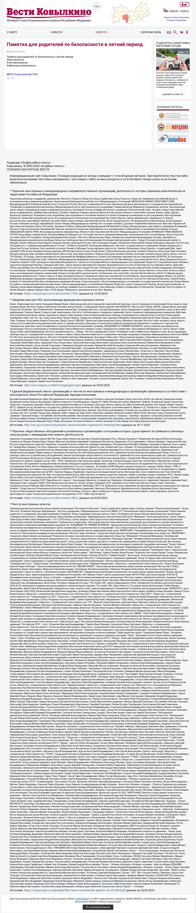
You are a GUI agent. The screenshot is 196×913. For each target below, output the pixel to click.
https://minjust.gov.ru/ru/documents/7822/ (51, 498)
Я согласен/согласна (98, 907)
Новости (56, 32)
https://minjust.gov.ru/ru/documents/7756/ (51, 293)
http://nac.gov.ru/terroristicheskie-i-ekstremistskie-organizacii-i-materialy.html (72, 425)
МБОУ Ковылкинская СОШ (22, 74)
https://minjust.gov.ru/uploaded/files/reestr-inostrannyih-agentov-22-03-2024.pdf (74, 890)
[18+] (49, 15)
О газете (12, 32)
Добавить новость (172, 94)
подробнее (82, 898)
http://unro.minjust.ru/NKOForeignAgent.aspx (52, 385)
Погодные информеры (177, 20)
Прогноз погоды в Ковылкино (176, 17)
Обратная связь (151, 32)
